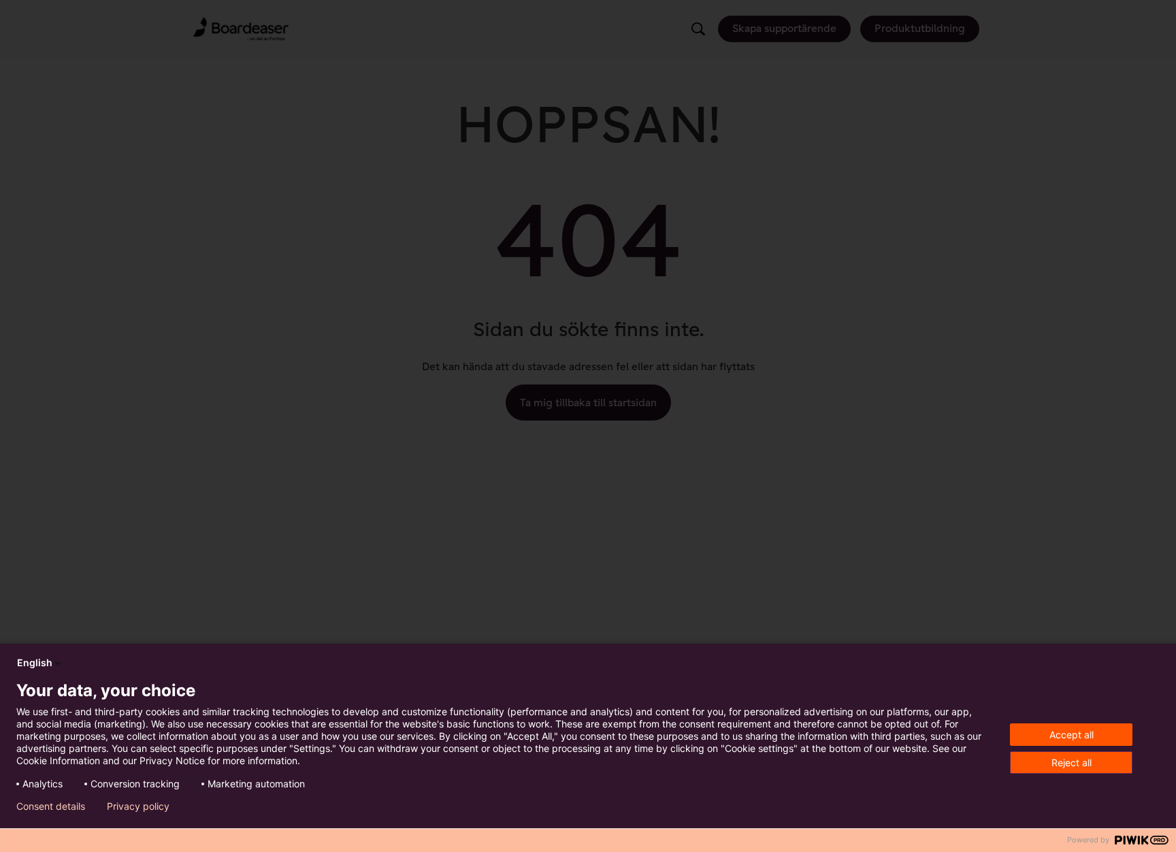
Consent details (50, 806)
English (34, 662)
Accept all (1071, 734)
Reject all (1071, 762)
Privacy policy (138, 806)
